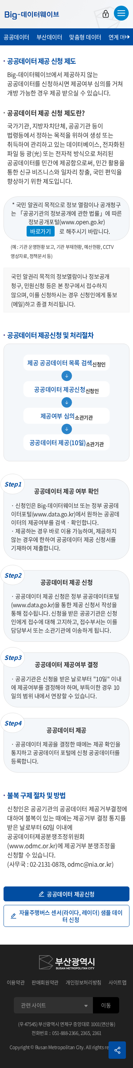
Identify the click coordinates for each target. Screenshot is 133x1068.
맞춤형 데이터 (85, 37)
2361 (97, 1032)
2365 (85, 1032)
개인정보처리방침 (83, 982)
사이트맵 (118, 982)
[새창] (66, 963)
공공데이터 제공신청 (71, 894)
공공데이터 (16, 37)
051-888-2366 (65, 1032)
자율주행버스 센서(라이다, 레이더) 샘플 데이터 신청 (71, 916)
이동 (106, 1005)
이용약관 (16, 982)
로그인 (105, 14)
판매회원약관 (45, 982)
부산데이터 (49, 37)
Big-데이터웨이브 (32, 15)
